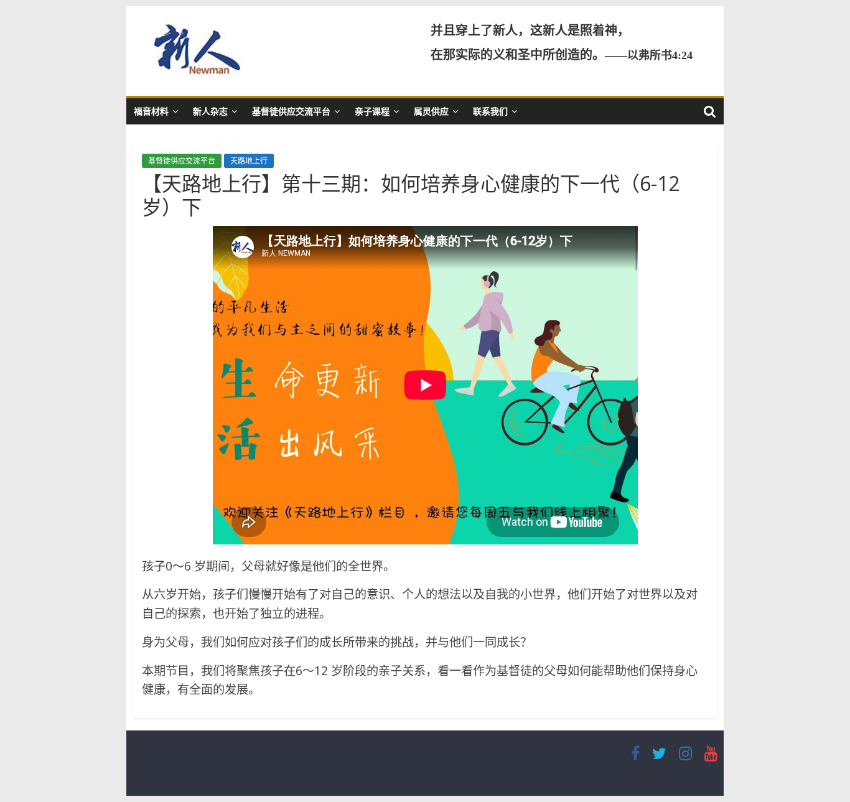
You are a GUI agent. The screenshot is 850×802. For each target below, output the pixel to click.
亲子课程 (372, 111)
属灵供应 (431, 111)
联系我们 (490, 111)
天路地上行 (249, 161)
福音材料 (151, 111)
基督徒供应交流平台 (291, 111)
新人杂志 (210, 111)
